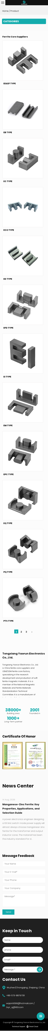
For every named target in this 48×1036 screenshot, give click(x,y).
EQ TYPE (7, 523)
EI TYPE (7, 376)
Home (5, 10)
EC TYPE (7, 181)
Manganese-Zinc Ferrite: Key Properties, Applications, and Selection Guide (21, 808)
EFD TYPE (8, 327)
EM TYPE (8, 425)
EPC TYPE (8, 474)
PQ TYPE (7, 572)
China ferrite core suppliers (17, 668)
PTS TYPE (8, 620)
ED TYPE (7, 278)
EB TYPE (7, 132)
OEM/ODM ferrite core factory (16, 671)
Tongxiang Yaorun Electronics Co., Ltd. (29, 1022)
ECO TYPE (8, 230)
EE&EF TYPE (9, 83)
